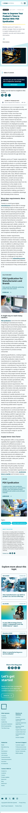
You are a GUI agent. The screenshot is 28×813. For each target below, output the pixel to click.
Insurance (3, 761)
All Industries (4, 763)
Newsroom (4, 783)
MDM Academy (19, 753)
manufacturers (5, 205)
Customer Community (21, 749)
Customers (4, 717)
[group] (14, 102)
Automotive (4, 753)
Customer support (20, 745)
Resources (3, 779)
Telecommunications (6, 759)
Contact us (6, 695)
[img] (22, 102)
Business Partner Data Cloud (20, 727)
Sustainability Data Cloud (20, 734)
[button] (3, 102)
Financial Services (5, 757)
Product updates (5, 777)
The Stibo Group (5, 728)
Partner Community (20, 751)
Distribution (4, 751)
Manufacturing (6, 523)
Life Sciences (4, 755)
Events (3, 785)
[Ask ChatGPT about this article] (2, 95)
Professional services (21, 747)
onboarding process (19, 258)
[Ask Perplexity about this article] (9, 95)
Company (3, 715)
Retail (2, 745)
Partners (3, 720)
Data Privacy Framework (7, 806)
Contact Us (4, 771)
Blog (2, 781)
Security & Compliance (6, 724)
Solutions (18, 717)
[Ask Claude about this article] (6, 95)
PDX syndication (6, 320)
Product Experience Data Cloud (20, 720)
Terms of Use (18, 806)
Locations (3, 773)
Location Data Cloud (20, 732)
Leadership (4, 722)
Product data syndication (19, 523)
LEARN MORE (5, 496)
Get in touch (14, 84)
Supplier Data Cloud (21, 730)
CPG (2, 749)
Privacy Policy (22, 802)
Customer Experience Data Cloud (21, 723)
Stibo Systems (6, 42)
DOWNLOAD (5, 292)
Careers (3, 775)
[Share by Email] (19, 668)
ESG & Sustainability (6, 726)
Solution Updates (20, 737)
